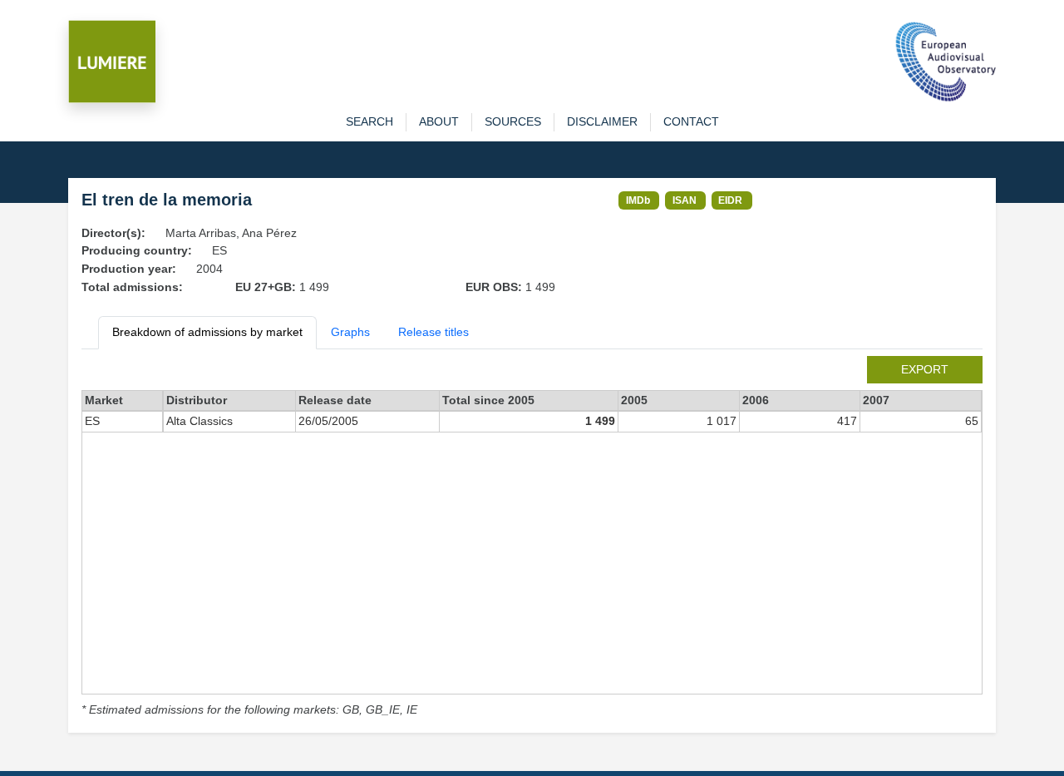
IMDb (638, 200)
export (924, 369)
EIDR (730, 200)
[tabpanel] (532, 537)
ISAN (684, 200)
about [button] (439, 121)
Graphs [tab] (350, 332)
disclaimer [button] (602, 121)
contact (691, 121)
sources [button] (513, 121)
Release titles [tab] (433, 332)
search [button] (369, 121)
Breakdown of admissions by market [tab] (207, 332)
